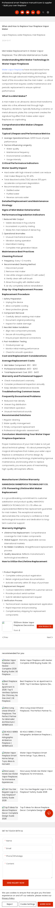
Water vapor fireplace (12, 69)
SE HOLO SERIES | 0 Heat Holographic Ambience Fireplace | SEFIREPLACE (35, 733)
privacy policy (8, 898)
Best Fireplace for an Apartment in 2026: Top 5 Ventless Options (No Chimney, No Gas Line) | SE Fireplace (36, 683)
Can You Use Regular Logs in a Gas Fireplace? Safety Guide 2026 (36, 790)
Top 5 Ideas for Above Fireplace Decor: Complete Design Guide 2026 (34, 809)
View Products (44, 626)
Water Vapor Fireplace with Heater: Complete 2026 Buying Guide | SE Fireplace (36, 662)
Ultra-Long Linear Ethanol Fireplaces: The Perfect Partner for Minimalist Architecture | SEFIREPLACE (36, 709)
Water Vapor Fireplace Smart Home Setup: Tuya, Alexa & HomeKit (33, 754)
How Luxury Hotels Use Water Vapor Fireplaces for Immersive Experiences (36, 772)
